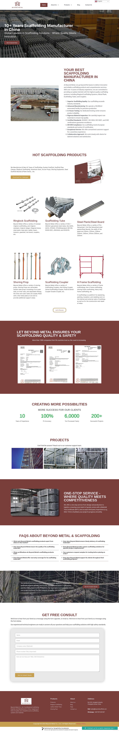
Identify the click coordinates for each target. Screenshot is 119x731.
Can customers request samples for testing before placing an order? (84, 552)
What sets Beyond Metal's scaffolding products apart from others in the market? (33, 541)
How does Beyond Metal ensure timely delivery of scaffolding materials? (84, 541)
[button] (59, 56)
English (99, 1)
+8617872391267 (100, 712)
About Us (54, 5)
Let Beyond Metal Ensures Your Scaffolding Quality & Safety (49, 333)
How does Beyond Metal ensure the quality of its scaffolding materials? (33, 547)
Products (67, 5)
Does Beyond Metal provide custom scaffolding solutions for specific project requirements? (83, 547)
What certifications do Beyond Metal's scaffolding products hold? (33, 552)
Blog (78, 5)
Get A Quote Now (12, 41)
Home (44, 5)
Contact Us (88, 5)
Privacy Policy (81, 724)
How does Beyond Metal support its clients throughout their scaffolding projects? (83, 558)
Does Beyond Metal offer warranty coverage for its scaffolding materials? (34, 558)
